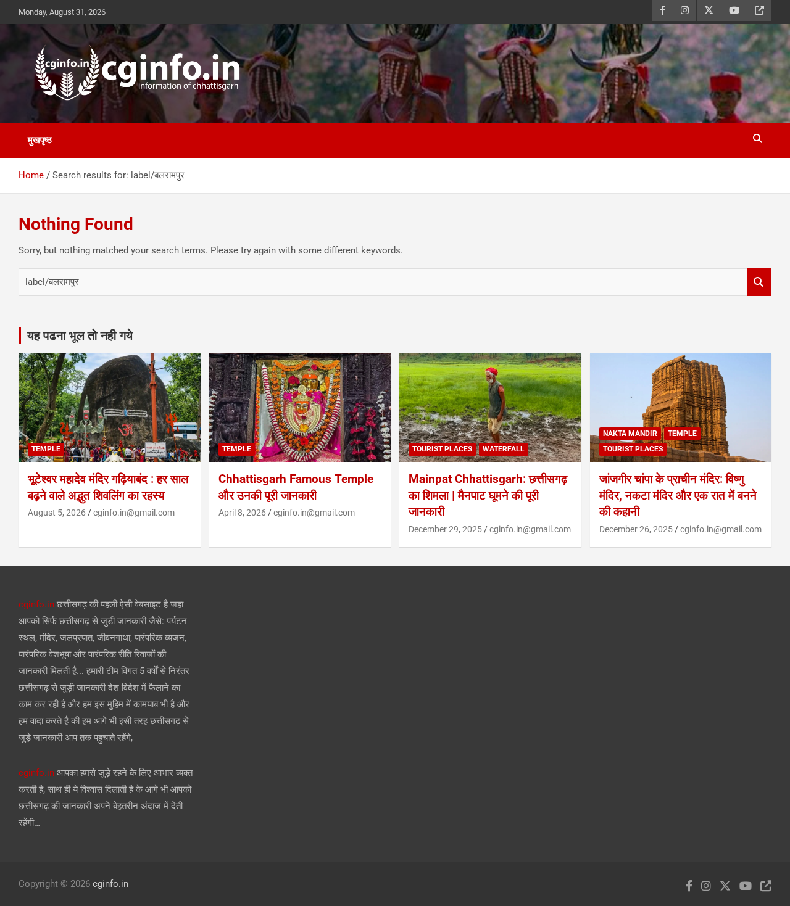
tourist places (442, 449)
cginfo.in (36, 604)
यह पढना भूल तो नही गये (80, 335)
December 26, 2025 (636, 529)
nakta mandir (630, 433)
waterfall (504, 449)
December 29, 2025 (445, 529)
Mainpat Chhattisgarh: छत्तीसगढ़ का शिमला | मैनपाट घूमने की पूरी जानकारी (488, 495)
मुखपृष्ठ (40, 140)
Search (759, 282)
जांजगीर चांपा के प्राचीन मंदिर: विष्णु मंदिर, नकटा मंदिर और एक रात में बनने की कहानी (678, 495)
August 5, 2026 (57, 512)
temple (45, 449)
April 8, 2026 (242, 512)
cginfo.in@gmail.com (134, 512)
